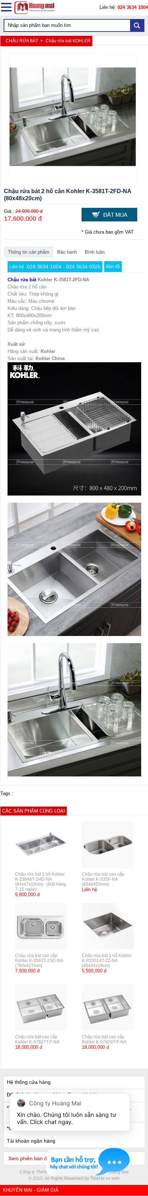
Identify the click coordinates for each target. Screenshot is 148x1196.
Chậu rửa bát (22, 279)
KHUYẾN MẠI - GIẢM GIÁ (31, 1190)
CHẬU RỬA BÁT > (25, 40)
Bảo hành (67, 252)
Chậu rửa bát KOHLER (68, 40)
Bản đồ (113, 266)
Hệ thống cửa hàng (29, 1082)
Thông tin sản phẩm (28, 252)
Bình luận (95, 252)
